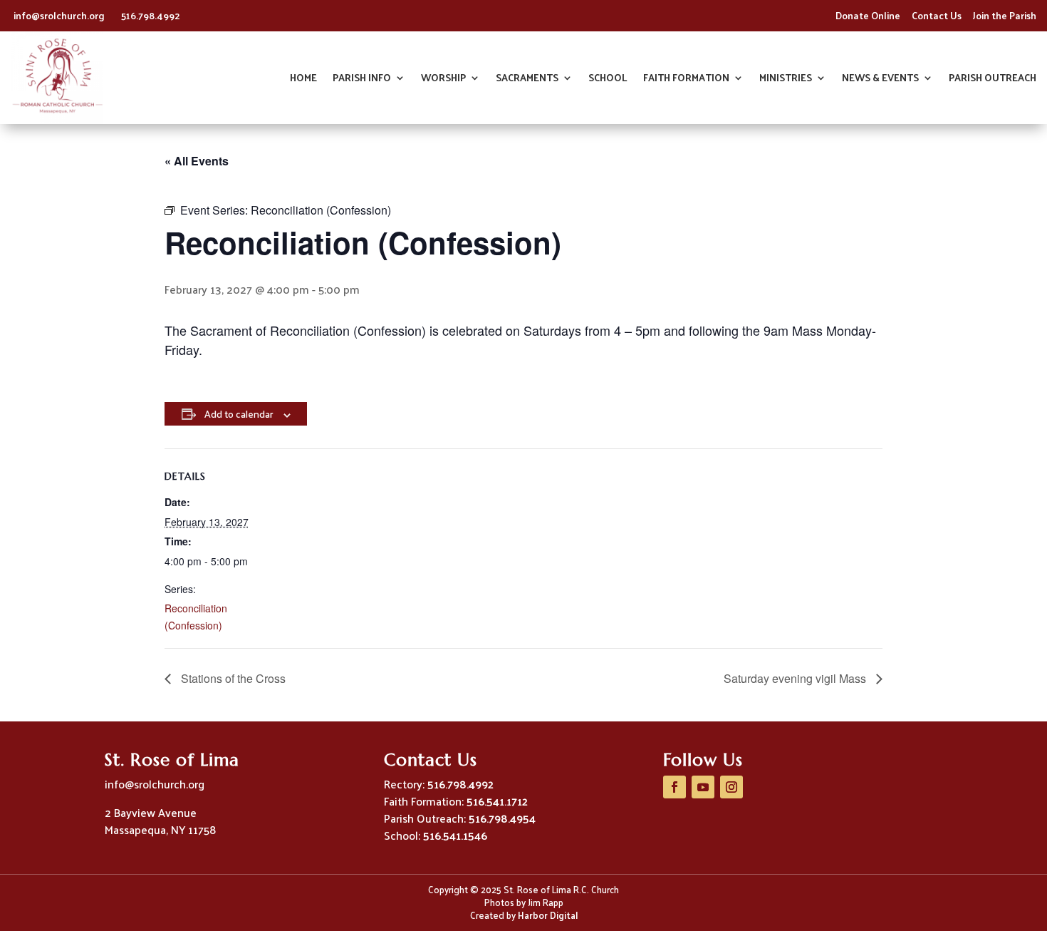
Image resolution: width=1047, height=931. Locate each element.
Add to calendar (238, 414)
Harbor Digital (548, 915)
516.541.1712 (497, 801)
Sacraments (527, 79)
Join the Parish (1004, 15)
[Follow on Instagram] (731, 787)
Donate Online (867, 15)
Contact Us (937, 15)
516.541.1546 (455, 835)
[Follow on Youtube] (703, 787)
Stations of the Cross (232, 678)
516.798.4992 (150, 15)
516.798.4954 (502, 818)
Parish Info (362, 79)
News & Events (880, 79)
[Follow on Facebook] (674, 787)
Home (303, 79)
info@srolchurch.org (60, 15)
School (607, 79)
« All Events (197, 161)
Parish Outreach (992, 79)
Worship (443, 79)
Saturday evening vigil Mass (796, 678)
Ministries (785, 79)
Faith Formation (686, 79)
